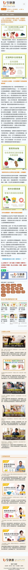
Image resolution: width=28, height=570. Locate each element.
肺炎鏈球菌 (15, 9)
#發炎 (8, 292)
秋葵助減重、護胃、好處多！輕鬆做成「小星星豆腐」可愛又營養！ (5, 308)
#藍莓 (12, 288)
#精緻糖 (13, 292)
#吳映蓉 (3, 295)
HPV (8, 11)
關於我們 (10, 565)
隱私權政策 (6, 565)
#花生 (21, 288)
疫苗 (21, 9)
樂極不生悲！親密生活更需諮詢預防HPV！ (22, 320)
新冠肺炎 (9, 9)
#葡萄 (8, 288)
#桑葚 (17, 288)
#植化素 (3, 288)
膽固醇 (12, 11)
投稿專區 (21, 565)
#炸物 (23, 292)
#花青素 (19, 285)
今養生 (7, 14)
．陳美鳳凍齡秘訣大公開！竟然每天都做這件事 (11, 259)
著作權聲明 (18, 565)
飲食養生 (12, 14)
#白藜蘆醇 (13, 285)
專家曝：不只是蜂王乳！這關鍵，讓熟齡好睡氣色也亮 (13, 320)
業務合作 (14, 565)
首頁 (3, 14)
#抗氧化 (3, 292)
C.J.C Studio (17, 569)
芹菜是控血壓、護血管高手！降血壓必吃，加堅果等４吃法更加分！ (4, 320)
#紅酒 (3, 285)
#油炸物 (18, 292)
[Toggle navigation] (24, 4)
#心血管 (7, 285)
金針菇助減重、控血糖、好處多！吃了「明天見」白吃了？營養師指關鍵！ (22, 308)
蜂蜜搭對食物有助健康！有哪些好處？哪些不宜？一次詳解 (13, 308)
